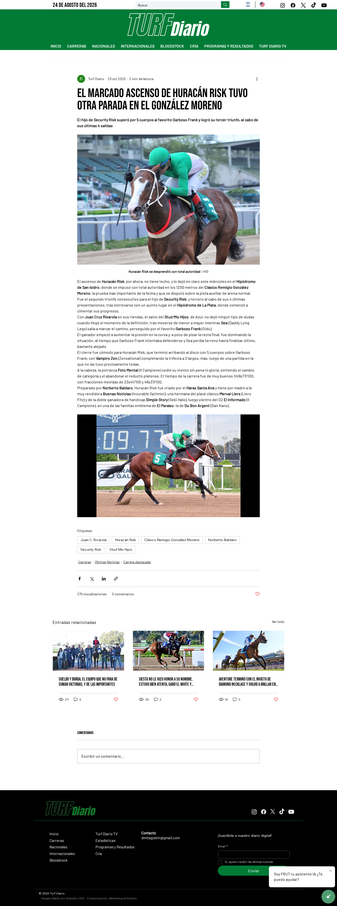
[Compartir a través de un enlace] (115, 578)
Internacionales (62, 853)
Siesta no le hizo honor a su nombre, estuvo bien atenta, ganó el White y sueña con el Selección (166, 682)
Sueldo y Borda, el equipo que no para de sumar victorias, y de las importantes (88, 682)
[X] (303, 5)
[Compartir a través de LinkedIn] (103, 578)
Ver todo (278, 621)
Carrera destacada (137, 562)
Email (223, 846)
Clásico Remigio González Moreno (172, 540)
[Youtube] (324, 5)
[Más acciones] (257, 79)
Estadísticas (105, 840)
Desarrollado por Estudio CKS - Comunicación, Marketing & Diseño (89, 898)
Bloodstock (59, 860)
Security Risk (90, 549)
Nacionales (58, 847)
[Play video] (168, 465)
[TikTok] (314, 5)
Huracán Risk (125, 540)
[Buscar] (225, 4)
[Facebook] (293, 5)
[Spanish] (248, 4)
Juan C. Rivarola (93, 540)
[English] (262, 4)
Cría (98, 853)
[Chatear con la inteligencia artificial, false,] (328, 897)
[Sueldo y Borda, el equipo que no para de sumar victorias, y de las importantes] (88, 651)
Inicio (54, 834)
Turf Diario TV (106, 834)
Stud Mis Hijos (121, 549)
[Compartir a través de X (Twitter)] (91, 578)
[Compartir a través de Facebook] (79, 578)
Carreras (84, 562)
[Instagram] (283, 5)
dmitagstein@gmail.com (160, 838)
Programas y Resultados (114, 847)
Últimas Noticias (107, 562)
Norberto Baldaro (222, 540)
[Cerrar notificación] (330, 871)
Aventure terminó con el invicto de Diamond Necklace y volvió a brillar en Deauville (247, 682)
